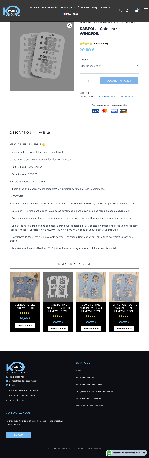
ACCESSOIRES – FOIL (86, 377)
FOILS (79, 370)
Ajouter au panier (119, 80)
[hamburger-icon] (145, 9)
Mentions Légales (15, 400)
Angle (84, 59)
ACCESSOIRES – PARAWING (89, 384)
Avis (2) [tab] (44, 132)
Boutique (85, 22)
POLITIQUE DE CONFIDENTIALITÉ (20, 395)
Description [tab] (20, 132)
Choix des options (25, 325)
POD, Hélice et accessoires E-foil (94, 391)
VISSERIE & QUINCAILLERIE (89, 405)
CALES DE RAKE (126, 22)
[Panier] (136, 10)
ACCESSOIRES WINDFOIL (88, 398)
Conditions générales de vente (22, 390)
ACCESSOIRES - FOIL (104, 22)
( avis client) (100, 43)
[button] (120, 10)
